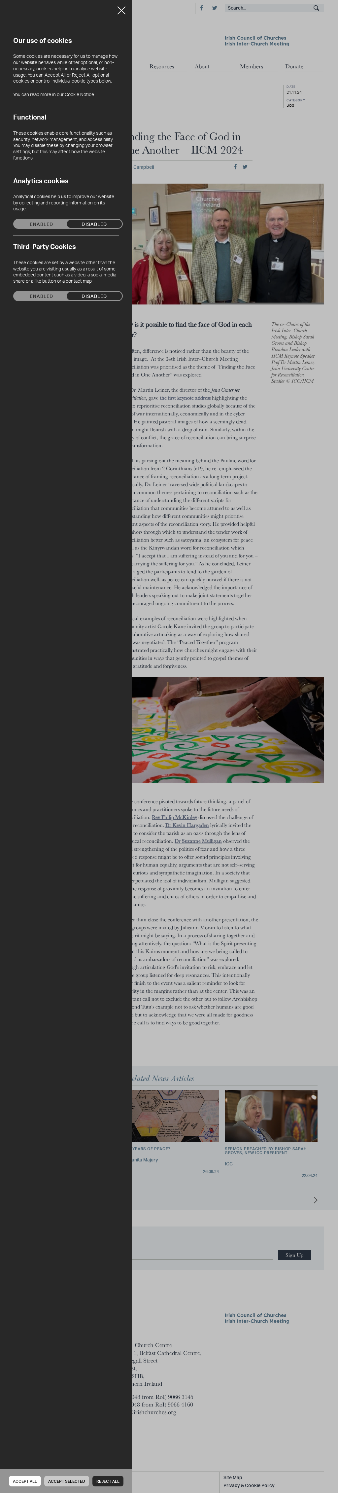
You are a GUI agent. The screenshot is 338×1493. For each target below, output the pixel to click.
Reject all (107, 1481)
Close (121, 8)
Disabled (94, 224)
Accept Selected (66, 1481)
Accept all (25, 1481)
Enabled (41, 224)
